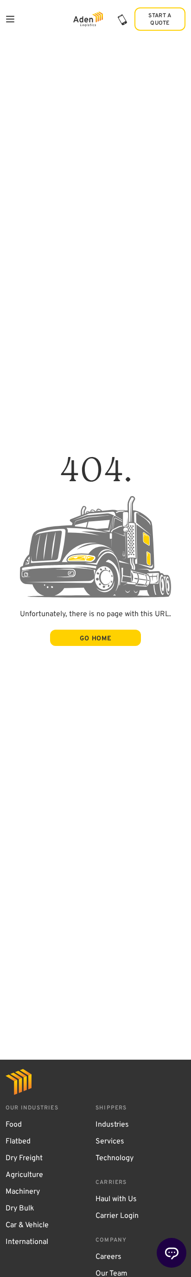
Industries (112, 1125)
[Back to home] (88, 19)
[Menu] (10, 19)
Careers (108, 1257)
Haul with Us (116, 1199)
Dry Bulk (20, 1208)
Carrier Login (117, 1216)
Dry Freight (24, 1158)
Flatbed (18, 1141)
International (27, 1242)
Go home (96, 638)
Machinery (23, 1192)
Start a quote (159, 19)
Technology (115, 1158)
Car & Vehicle (27, 1225)
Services (110, 1141)
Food (14, 1125)
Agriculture (24, 1175)
